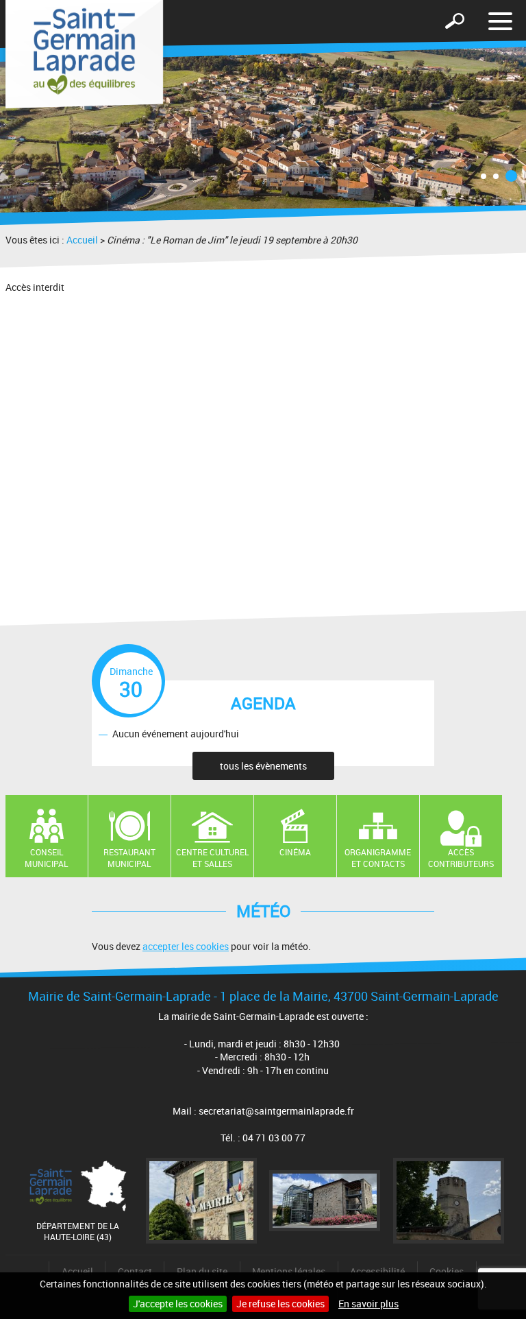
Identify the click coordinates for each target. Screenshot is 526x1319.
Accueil (82, 239)
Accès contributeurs (461, 857)
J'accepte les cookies (178, 1303)
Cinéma (295, 851)
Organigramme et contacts (378, 857)
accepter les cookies (185, 946)
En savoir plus (368, 1303)
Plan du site (202, 1271)
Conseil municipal (46, 857)
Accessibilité (377, 1271)
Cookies (446, 1271)
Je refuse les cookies (280, 1303)
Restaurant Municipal (129, 857)
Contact (135, 1271)
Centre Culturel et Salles (212, 857)
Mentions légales (288, 1271)
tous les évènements (263, 765)
